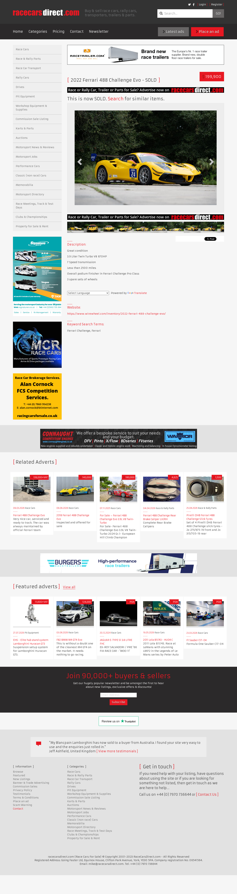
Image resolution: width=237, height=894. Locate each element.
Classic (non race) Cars (31, 175)
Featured (19, 775)
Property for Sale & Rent (32, 226)
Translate (140, 293)
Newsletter (99, 31)
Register (216, 4)
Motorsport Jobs (26, 156)
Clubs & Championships (31, 217)
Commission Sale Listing (32, 119)
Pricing (58, 31)
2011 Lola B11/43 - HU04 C (158, 639)
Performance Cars (28, 166)
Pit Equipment (25, 96)
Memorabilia (24, 185)
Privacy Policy (22, 790)
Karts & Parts (25, 128)
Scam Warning (22, 805)
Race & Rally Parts (28, 58)
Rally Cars (22, 77)
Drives (20, 87)
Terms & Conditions (26, 797)
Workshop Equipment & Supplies (31, 107)
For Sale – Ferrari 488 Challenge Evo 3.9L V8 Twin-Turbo (117, 519)
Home (18, 31)
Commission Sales (25, 786)
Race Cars (22, 49)
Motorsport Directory (30, 194)
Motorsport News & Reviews (35, 147)
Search (115, 99)
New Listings (21, 779)
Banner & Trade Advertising (31, 782)
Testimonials (21, 794)
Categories (38, 31)
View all (69, 587)
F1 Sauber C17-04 (196, 640)
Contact (77, 31)
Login (202, 4)
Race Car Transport (28, 68)
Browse (18, 771)
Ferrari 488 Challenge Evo (29, 515)
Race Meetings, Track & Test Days (34, 205)
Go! (218, 13)
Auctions (22, 137)
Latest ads (174, 32)
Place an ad (208, 32)
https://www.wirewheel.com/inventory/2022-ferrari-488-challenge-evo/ (116, 313)
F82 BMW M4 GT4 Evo (69, 639)
